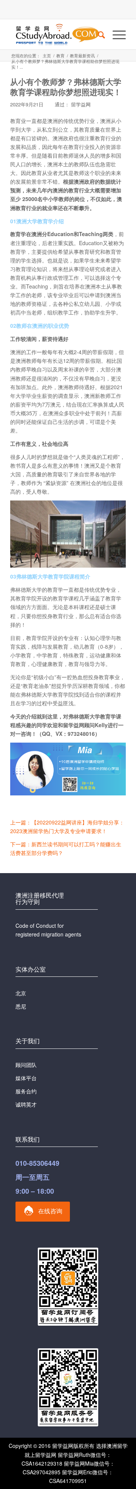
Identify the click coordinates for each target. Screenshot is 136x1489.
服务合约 (26, 1091)
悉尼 (20, 1006)
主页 (47, 55)
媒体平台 (26, 1078)
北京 (20, 993)
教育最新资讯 (82, 55)
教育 (60, 55)
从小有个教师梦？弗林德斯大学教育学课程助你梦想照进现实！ (65, 86)
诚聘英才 (26, 1104)
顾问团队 (26, 1064)
